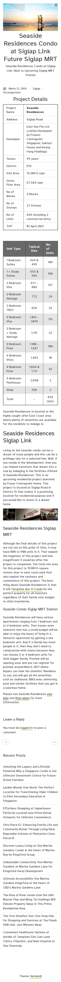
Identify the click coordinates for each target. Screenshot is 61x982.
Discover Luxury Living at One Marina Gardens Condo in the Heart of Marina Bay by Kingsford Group (29, 850)
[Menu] (56, 5)
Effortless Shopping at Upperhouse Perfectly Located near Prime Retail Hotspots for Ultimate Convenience (27, 813)
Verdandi (36, 976)
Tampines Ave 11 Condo (27, 589)
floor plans (22, 698)
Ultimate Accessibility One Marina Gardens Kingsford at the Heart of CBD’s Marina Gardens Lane (26, 883)
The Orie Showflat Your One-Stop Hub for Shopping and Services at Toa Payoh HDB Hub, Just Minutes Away (30, 921)
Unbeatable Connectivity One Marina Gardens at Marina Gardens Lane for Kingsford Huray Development (28, 867)
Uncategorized (11, 92)
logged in (26, 727)
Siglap (36, 88)
